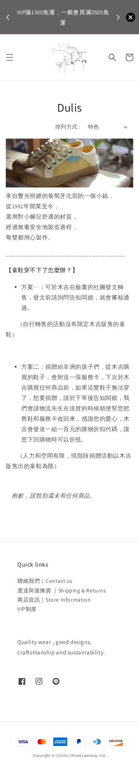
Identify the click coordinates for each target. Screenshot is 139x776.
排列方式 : (67, 126)
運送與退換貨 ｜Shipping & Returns (61, 590)
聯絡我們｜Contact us (45, 580)
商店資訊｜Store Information (54, 599)
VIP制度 (27, 608)
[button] (9, 57)
